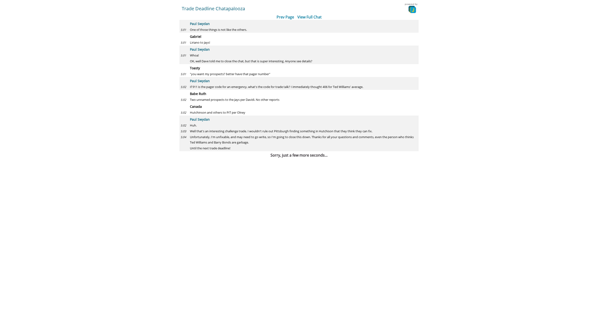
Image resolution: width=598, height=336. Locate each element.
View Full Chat (309, 17)
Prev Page (285, 17)
